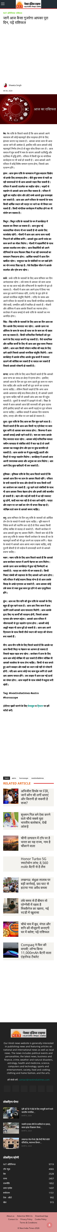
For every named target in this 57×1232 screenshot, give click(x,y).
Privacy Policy (26, 1219)
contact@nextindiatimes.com (34, 1079)
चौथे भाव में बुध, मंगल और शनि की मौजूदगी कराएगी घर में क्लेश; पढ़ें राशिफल (36, 928)
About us (10, 1216)
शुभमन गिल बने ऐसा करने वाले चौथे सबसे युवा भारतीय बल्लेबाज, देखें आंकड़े (35, 820)
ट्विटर (40, 706)
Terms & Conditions (28, 1222)
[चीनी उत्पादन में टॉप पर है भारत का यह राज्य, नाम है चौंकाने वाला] (10, 843)
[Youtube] (50, 1089)
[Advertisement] (28, 54)
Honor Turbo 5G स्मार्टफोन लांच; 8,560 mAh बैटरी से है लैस (34, 863)
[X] (48, 85)
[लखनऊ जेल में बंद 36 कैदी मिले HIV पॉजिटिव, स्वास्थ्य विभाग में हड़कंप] (11, 1143)
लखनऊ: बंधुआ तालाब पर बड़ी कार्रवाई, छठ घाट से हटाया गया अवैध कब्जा (35, 883)
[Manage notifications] (49, 1225)
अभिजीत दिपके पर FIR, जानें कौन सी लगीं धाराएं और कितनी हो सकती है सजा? (35, 797)
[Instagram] (38, 85)
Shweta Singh (15, 85)
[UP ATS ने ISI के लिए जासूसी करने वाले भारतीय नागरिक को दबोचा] (11, 1112)
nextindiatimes (37, 778)
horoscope (23, 778)
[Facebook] (33, 85)
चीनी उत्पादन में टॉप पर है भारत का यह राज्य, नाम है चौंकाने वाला (35, 842)
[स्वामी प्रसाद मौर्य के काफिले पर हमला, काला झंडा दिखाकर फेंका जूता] (11, 1128)
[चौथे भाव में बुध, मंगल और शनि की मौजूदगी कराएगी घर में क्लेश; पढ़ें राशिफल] (10, 929)
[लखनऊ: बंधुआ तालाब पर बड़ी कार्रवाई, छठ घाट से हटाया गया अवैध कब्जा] (10, 884)
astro (14, 778)
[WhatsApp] (52, 85)
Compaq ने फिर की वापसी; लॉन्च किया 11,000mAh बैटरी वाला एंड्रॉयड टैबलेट (36, 951)
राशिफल (19, 13)
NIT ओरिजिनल (9, 13)
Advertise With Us (25, 1216)
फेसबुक (31, 706)
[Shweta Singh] (5, 85)
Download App (41, 1216)
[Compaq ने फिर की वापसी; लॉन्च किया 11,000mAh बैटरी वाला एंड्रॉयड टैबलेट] (10, 950)
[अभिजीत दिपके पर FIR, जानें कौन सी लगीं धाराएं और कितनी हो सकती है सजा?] (10, 796)
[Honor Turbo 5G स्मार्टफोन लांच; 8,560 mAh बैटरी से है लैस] (10, 864)
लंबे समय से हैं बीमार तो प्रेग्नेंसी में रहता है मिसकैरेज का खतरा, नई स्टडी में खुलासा (35, 906)
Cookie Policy (40, 1219)
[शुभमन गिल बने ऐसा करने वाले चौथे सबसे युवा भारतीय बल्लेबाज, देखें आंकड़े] (10, 819)
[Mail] (43, 85)
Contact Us (13, 1219)
